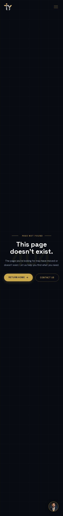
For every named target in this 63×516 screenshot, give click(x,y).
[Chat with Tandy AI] (53, 506)
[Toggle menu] (56, 6)
